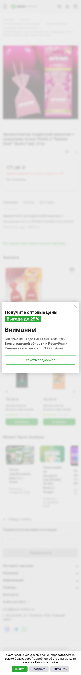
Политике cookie (46, 662)
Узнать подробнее (40, 360)
